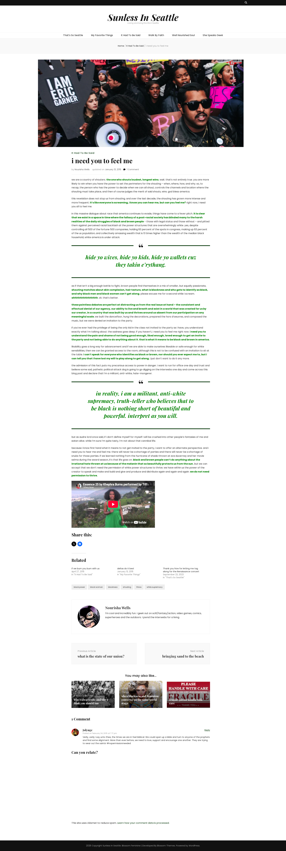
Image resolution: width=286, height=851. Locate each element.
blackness (113, 587)
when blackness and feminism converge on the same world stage (140, 699)
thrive (138, 587)
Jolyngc (87, 730)
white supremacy (155, 587)
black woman (96, 587)
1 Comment (133, 169)
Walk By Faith (156, 35)
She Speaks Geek (213, 35)
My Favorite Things (102, 35)
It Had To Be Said (130, 35)
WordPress (194, 845)
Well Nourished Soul (183, 35)
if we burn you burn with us (86, 568)
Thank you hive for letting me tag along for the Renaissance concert (181, 570)
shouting (127, 587)
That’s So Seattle (73, 35)
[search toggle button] (246, 3)
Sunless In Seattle (143, 17)
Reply (207, 730)
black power (79, 587)
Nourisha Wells (82, 169)
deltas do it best (125, 568)
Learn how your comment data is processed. (143, 823)
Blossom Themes (166, 845)
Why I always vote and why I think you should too (91, 701)
